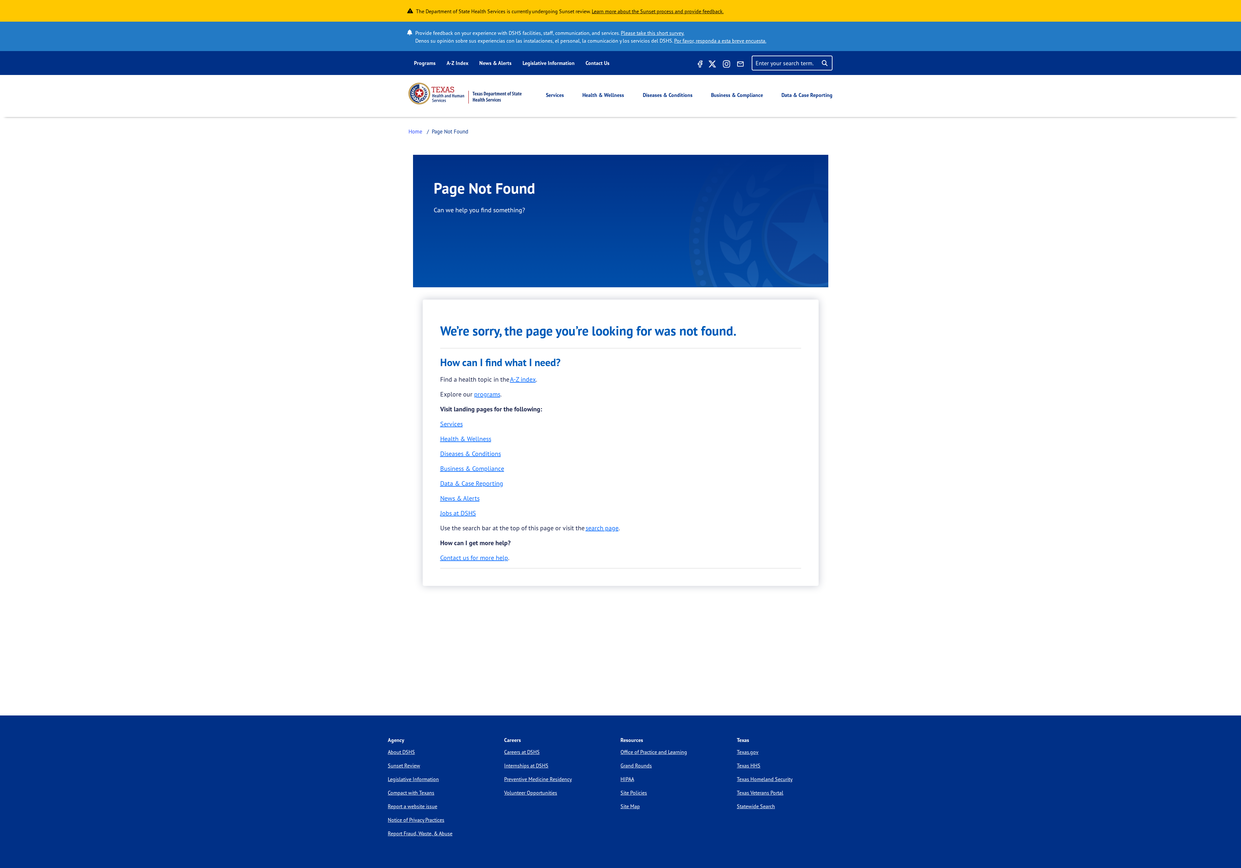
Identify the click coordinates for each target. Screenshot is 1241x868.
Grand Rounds (636, 765)
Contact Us (598, 63)
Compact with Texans (411, 792)
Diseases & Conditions (668, 95)
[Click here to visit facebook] (699, 65)
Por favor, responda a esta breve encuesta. (720, 40)
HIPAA (627, 779)
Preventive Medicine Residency (538, 779)
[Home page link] (465, 93)
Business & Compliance (737, 95)
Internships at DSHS (526, 765)
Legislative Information (549, 63)
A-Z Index (457, 63)
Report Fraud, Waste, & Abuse (420, 833)
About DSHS (401, 752)
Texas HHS (748, 765)
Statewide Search (756, 806)
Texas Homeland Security (764, 779)
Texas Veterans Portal (760, 792)
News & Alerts (495, 63)
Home (415, 131)
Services (555, 95)
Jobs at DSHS (458, 513)
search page (602, 528)
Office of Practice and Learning (653, 752)
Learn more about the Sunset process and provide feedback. (658, 11)
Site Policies (633, 792)
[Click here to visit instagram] (726, 65)
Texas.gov (747, 752)
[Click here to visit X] (712, 65)
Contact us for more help (474, 558)
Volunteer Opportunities (530, 792)
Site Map (630, 806)
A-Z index (523, 379)
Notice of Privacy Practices (416, 820)
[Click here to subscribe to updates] (740, 65)
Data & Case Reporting (807, 95)
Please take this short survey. (652, 33)
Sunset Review (404, 765)
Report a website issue (412, 806)
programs (487, 394)
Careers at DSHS (522, 752)
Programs (425, 63)
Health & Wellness (603, 95)
